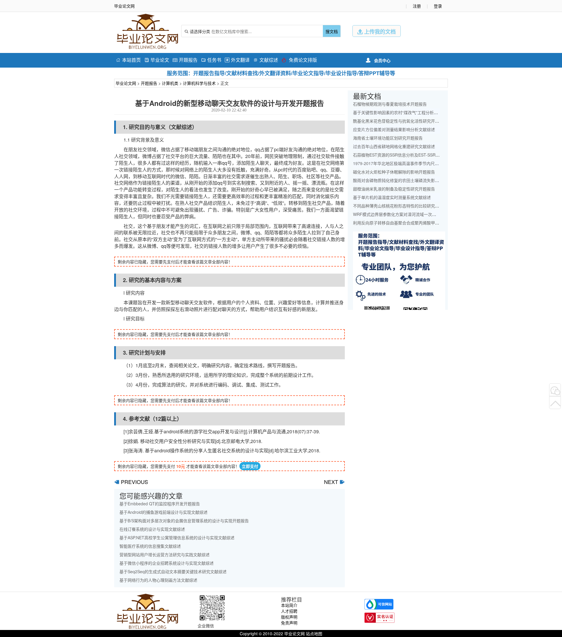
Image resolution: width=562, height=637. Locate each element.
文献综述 (265, 59)
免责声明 (289, 623)
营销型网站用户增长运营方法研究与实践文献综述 (164, 554)
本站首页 (128, 59)
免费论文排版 (299, 59)
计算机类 (170, 83)
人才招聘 (289, 611)
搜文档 (331, 31)
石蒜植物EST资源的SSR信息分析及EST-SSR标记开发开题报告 (410, 155)
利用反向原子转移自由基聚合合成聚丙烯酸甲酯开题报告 (404, 223)
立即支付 (250, 466)
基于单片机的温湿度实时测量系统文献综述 (392, 197)
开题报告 (185, 59)
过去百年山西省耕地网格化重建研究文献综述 (394, 146)
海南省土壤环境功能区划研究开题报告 (388, 138)
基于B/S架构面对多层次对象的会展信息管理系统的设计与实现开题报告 (184, 520)
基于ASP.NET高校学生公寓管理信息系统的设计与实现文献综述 (176, 537)
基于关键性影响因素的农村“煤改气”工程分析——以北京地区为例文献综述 (420, 112)
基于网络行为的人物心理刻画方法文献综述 (158, 580)
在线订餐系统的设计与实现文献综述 (152, 529)
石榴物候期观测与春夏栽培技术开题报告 (390, 104)
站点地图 (314, 633)
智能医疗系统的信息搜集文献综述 (150, 546)
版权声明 (289, 617)
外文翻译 (237, 59)
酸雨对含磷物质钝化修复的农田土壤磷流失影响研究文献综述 (408, 180)
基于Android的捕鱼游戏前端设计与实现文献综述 (163, 512)
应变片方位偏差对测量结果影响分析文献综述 (394, 129)
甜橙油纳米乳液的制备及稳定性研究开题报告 (394, 189)
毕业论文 (156, 59)
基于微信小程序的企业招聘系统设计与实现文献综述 (166, 563)
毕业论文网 (126, 83)
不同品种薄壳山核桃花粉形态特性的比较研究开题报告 (402, 206)
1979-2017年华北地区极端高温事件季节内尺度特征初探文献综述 (412, 163)
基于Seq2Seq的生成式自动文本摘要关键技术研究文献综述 (173, 571)
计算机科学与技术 (199, 83)
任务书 (211, 59)
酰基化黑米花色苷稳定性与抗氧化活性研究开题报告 (400, 121)
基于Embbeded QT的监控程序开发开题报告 (159, 503)
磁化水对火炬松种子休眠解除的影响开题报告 (394, 172)
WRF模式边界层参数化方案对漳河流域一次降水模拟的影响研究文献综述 (419, 214)
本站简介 (289, 605)
